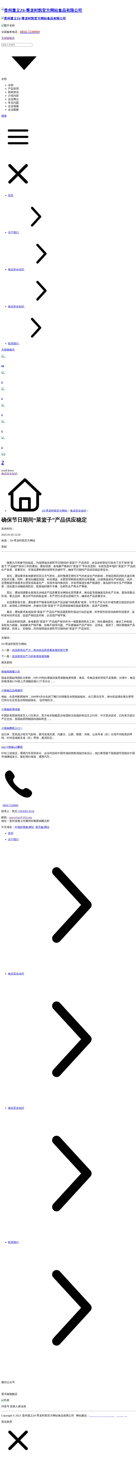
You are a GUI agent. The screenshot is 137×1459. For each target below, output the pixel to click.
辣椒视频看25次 (10, 671)
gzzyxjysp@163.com (20, 817)
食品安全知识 (78, 510)
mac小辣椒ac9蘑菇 (12, 747)
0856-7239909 (10, 805)
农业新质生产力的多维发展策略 (30, 656)
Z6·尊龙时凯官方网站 (54, 510)
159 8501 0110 (26, 811)
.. (2, 364)
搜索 (4, 115)
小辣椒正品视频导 (12, 690)
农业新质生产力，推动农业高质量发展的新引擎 (40, 650)
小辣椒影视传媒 (10, 709)
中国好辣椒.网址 (24, 827)
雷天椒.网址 (42, 827)
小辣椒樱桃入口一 (12, 728)
